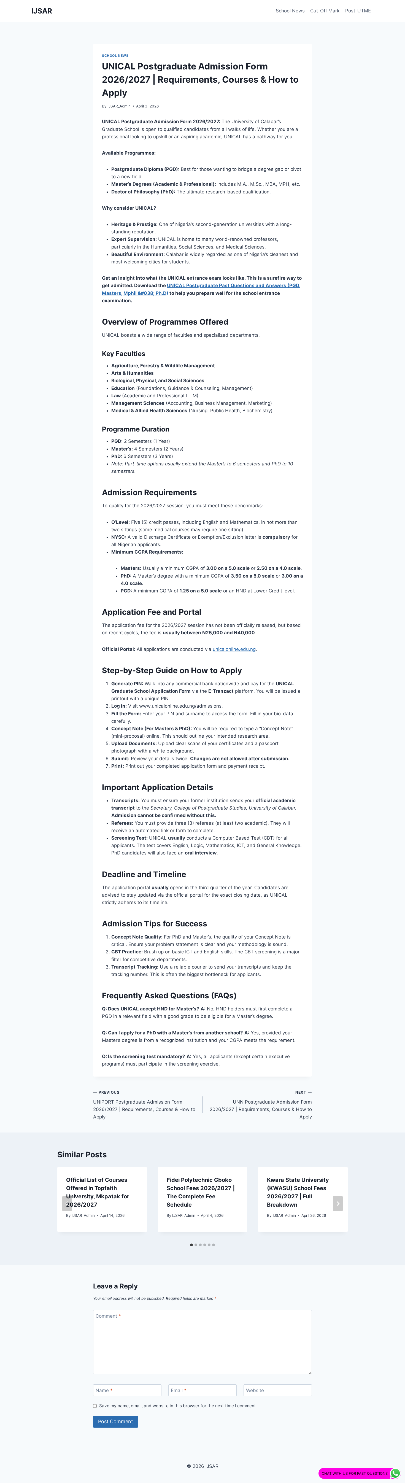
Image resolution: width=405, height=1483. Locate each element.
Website (255, 1390)
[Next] (338, 1203)
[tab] (191, 1245)
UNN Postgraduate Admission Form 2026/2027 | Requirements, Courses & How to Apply (261, 1105)
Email (179, 1390)
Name (104, 1390)
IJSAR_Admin (119, 106)
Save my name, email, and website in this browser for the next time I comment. (178, 1405)
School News (290, 11)
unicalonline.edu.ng (234, 649)
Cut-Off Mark (324, 11)
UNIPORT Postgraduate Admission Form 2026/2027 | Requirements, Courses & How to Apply (144, 1105)
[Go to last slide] (67, 1203)
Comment (108, 1316)
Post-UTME (358, 11)
